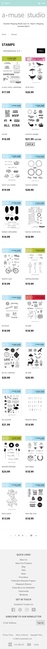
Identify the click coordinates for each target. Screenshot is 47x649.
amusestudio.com (25, 638)
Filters (40, 51)
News (23, 573)
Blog (23, 566)
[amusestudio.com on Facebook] (13, 610)
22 (31, 535)
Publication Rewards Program (23, 580)
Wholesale (23, 594)
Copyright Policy (36, 635)
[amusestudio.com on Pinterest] (20, 610)
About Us (23, 559)
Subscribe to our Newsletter (23, 587)
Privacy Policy (8, 635)
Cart (43, 3)
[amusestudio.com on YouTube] (34, 610)
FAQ (23, 570)
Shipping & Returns (23, 584)
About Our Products (23, 563)
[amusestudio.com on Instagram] (27, 610)
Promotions (23, 577)
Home (4, 34)
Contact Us (28, 604)
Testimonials (23, 591)
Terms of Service (22, 635)
